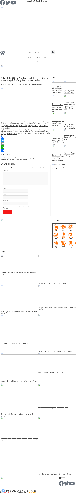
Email (5, 194)
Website (5, 200)
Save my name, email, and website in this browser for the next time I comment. (23, 207)
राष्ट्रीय (37, 52)
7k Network (31, 493)
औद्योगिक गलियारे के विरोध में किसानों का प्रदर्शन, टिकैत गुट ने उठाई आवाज (58, 141)
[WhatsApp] (25, 147)
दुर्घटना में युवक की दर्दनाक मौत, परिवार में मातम (70, 137)
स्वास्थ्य (45, 62)
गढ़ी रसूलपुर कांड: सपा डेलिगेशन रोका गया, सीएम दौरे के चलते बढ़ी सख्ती (57, 89)
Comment (6, 170)
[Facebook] (2, 2)
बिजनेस (29, 57)
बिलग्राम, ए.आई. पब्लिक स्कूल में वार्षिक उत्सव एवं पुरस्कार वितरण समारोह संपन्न (58, 157)
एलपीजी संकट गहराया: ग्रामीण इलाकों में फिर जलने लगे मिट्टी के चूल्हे (56, 474)
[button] (53, 52)
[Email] (25, 143)
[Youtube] (13, 2)
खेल (45, 57)
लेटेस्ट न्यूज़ (30, 62)
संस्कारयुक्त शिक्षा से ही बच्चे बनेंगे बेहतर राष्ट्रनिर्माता (58, 123)
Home (29, 52)
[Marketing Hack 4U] (58, 164)
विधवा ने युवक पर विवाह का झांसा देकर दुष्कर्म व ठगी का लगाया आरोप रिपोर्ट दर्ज (57, 107)
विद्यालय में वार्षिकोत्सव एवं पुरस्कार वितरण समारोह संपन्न (69, 155)
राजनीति (44, 52)
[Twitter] (7, 2)
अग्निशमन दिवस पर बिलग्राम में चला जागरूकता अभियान (69, 92)
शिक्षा (38, 62)
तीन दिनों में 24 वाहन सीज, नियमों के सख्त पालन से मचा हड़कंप (69, 126)
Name (5, 188)
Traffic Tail (7, 493)
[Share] (25, 150)
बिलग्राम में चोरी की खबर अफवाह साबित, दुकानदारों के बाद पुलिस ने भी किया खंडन (69, 106)
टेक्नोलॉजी (37, 57)
